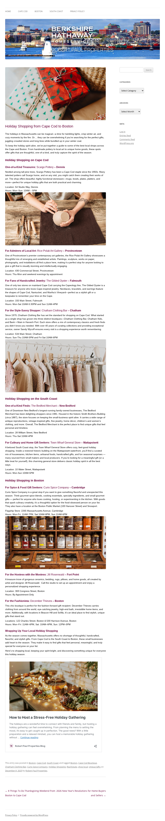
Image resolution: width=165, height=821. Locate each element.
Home (8, 11)
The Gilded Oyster (56, 280)
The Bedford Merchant (44, 405)
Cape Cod (23, 11)
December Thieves (41, 601)
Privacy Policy (77, 11)
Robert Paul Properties (36, 770)
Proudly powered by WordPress (34, 815)
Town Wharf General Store (65, 442)
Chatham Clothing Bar (54, 310)
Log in (122, 131)
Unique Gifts (95, 766)
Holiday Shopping (57, 766)
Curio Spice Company (56, 487)
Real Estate (72, 766)
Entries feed (125, 135)
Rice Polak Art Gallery (49, 250)
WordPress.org (127, 143)
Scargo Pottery (45, 167)
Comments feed (127, 139)
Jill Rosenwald (55, 574)
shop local (83, 766)
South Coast (56, 11)
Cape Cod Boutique (87, 762)
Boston (39, 11)
